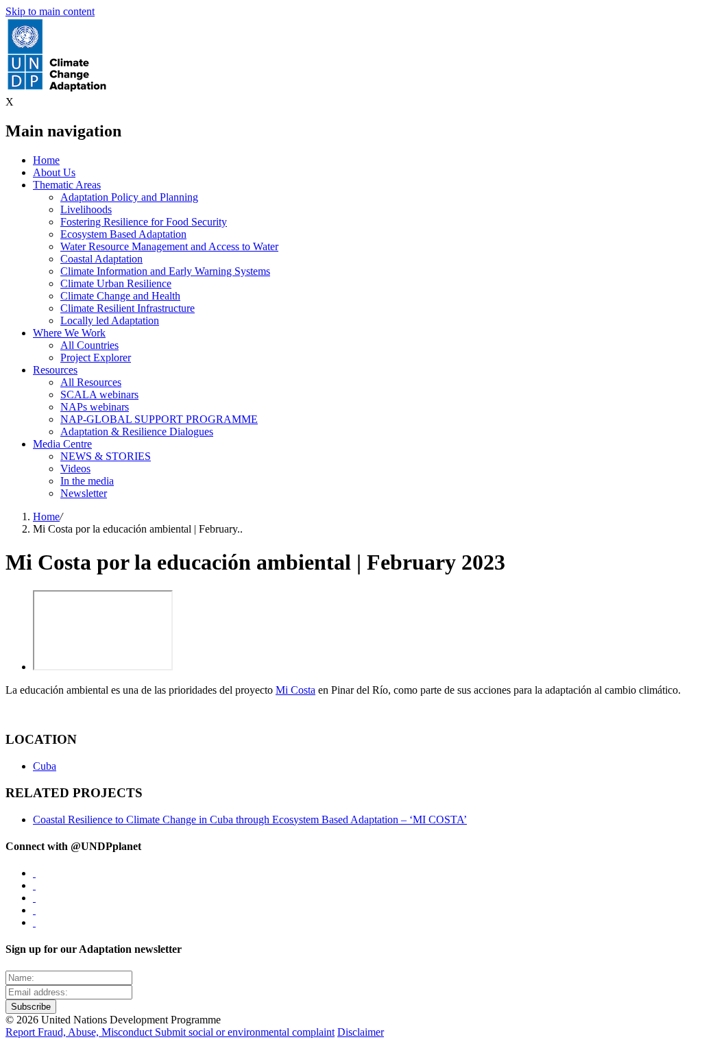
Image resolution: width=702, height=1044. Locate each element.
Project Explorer (95, 357)
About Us (54, 172)
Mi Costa (295, 690)
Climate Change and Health (120, 296)
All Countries (89, 345)
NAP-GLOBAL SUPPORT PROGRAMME (159, 419)
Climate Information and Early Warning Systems (165, 271)
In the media (87, 481)
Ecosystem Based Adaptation (123, 234)
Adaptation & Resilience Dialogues (136, 431)
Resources (55, 370)
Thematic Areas (67, 185)
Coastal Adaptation (101, 259)
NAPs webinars (94, 407)
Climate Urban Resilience (115, 283)
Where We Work (69, 333)
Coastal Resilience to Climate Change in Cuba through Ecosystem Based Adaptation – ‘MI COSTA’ (250, 819)
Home (46, 160)
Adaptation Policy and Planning (129, 197)
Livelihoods (86, 209)
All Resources (90, 382)
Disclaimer (360, 1032)
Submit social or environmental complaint (245, 1032)
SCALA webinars (99, 394)
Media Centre (62, 444)
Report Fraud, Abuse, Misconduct (80, 1032)
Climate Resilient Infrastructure (127, 308)
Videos (75, 468)
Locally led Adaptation (109, 320)
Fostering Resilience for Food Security (143, 222)
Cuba (44, 766)
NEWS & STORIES (105, 456)
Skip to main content (50, 11)
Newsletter (83, 493)
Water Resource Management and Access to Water (169, 246)
